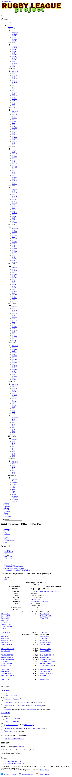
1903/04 (14, 53)
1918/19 (14, 102)
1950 (13, 230)
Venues (6, 514)
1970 (13, 308)
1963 (13, 279)
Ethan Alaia (7, 709)
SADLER (45, 663)
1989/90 (14, 379)
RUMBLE (45, 645)
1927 (13, 136)
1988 (13, 374)
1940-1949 (11, 185)
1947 (13, 214)
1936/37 (14, 174)
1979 (13, 338)
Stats (5, 579)
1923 (13, 123)
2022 (13, 467)
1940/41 (14, 192)
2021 (13, 465)
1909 (13, 65)
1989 (13, 378)
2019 (13, 456)
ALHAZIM (46, 673)
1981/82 (14, 352)
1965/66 (14, 288)
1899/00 (14, 41)
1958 (13, 257)
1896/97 (14, 36)
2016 (13, 451)
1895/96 (14, 34)
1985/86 (14, 366)
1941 (13, 194)
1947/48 (14, 216)
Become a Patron (43, 774)
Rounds (6, 537)
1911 (13, 77)
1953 (13, 240)
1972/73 (14, 317)
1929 (13, 143)
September (15, 496)
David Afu (22, 728)
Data (5, 542)
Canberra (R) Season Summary (13, 566)
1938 (13, 179)
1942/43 (14, 199)
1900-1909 (11, 42)
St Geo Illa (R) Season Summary (14, 568)
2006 (13, 429)
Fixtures (6, 503)
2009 (13, 434)
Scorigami (7, 506)
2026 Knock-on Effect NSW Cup (14, 739)
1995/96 (14, 405)
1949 (13, 221)
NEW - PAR (8, 550)
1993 (13, 397)
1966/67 (14, 291)
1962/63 (14, 277)
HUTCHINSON (47, 655)
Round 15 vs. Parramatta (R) (12, 699)
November (15, 499)
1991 (13, 390)
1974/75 (14, 323)
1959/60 (14, 262)
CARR (5, 618)
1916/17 (14, 95)
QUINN (45, 649)
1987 (13, 371)
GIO (32, 603)
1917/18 (14, 99)
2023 (13, 469)
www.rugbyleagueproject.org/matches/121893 (45, 591)
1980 (13, 347)
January (14, 482)
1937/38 (14, 177)
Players (6, 508)
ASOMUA (6, 645)
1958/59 (14, 258)
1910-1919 (11, 68)
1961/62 (14, 274)
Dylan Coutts (8, 731)
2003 (13, 424)
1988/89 (14, 376)
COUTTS (45, 675)
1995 (13, 403)
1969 (13, 299)
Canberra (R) (5, 690)
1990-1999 (11, 381)
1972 (13, 315)
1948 (13, 218)
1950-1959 (11, 225)
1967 (13, 293)
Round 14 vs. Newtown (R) (12, 721)
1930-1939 (11, 146)
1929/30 (14, 144)
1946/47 (14, 213)
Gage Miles (44, 601)
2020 (13, 463)
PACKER (6, 624)
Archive (6, 23)
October (14, 498)
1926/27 (14, 134)
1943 (13, 201)
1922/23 (14, 121)
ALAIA (5, 614)
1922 (13, 119)
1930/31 (14, 153)
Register (8, 1)
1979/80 (14, 340)
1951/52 (14, 235)
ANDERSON (7, 640)
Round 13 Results (9, 565)
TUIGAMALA (7, 675)
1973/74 (14, 320)
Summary (7, 529)
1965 (13, 286)
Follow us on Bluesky (9, 774)
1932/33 (14, 160)
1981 (13, 351)
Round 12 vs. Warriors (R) (12, 718)
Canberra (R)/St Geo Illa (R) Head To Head (17, 570)
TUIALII (5, 628)
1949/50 (14, 223)
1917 (13, 97)
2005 (13, 427)
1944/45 (14, 206)
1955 (13, 247)
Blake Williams (35, 601)
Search (3, 519)
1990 (13, 386)
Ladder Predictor (9, 540)
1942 (13, 198)
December (15, 501)
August (14, 494)
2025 (13, 472)
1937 (13, 175)
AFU (43, 640)
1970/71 (14, 310)
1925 (13, 129)
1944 (13, 204)
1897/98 (14, 37)
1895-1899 (11, 29)
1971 (13, 312)
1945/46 (14, 209)
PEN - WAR (8, 557)
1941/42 (14, 196)
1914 (13, 87)
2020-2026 (11, 458)
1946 (13, 211)
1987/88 (14, 373)
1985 (13, 364)
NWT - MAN (8, 552)
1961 (13, 272)
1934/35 (14, 167)
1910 (13, 73)
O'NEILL (45, 651)
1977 (13, 332)
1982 (13, 354)
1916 (13, 94)
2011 (13, 443)
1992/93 (14, 395)
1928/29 (14, 141)
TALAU (44, 679)
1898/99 (14, 39)
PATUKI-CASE (7, 659)
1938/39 (14, 180)
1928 (13, 139)
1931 (13, 155)
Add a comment (19, 746)
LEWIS (5, 679)
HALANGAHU (47, 665)
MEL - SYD (8, 553)
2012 (13, 445)
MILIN (5, 671)
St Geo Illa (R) (5, 713)
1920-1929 (11, 107)
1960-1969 (11, 264)
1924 (13, 126)
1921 (13, 116)
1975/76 (14, 327)
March (14, 486)
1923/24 (14, 124)
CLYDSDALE (7, 655)
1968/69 (14, 298)
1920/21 (14, 114)
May (13, 489)
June (13, 491)
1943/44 (14, 203)
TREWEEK (47, 661)
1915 (13, 90)
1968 (13, 296)
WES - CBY (8, 558)
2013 (13, 446)
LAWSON (45, 616)
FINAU (44, 614)
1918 (13, 100)
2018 (13, 455)
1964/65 (14, 284)
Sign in (3, 1)
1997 (13, 408)
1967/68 (14, 294)
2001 (13, 421)
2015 (13, 450)
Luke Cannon (21, 705)
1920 (13, 113)
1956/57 (14, 252)
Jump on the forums (27, 774)
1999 (13, 412)
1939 (13, 182)
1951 (13, 233)
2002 (13, 422)
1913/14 (14, 85)
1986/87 (14, 369)
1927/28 (14, 138)
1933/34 (14, 163)
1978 (13, 335)
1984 (13, 361)
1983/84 (14, 359)
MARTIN (6, 622)
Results (6, 504)
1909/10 (14, 66)
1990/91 (14, 388)
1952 (13, 237)
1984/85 (14, 362)
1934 (13, 165)
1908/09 (14, 63)
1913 (13, 84)
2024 (13, 470)
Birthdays (11, 475)
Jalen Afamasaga (31, 709)
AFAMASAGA (7, 649)
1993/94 (14, 398)
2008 (13, 432)
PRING (45, 618)
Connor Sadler (35, 728)
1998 (13, 410)
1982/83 (14, 356)
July (13, 493)
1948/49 (14, 219)
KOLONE (6, 673)
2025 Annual (8, 516)
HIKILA (45, 671)
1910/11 (14, 75)
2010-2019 (11, 436)
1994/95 (14, 402)
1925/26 (14, 131)
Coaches (7, 509)
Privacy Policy (44, 770)
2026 (13, 474)
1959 (13, 260)
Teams (6, 513)
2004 (13, 426)
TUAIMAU (7, 626)
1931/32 (14, 157)
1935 (13, 168)
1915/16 (14, 92)
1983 (13, 357)
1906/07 (14, 58)
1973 (13, 318)
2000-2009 (11, 414)
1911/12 (14, 78)
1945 (13, 208)
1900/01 (14, 48)
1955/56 (14, 248)
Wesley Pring (8, 728)
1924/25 (14, 128)
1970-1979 (11, 303)
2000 (13, 419)
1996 (13, 407)
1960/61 (14, 271)
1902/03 (14, 51)
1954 (13, 243)
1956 (13, 250)
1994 (13, 400)
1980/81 (14, 349)
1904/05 (14, 54)
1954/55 (14, 245)
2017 (13, 453)
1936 (13, 172)
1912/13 (14, 82)
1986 (13, 367)
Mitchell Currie (35, 599)
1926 (13, 133)
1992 (13, 393)
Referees (7, 511)
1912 (13, 80)
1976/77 (14, 330)
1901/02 (14, 49)
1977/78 (14, 333)
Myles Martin (8, 705)
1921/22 (14, 118)
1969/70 (14, 301)
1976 (13, 328)
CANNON (6, 616)
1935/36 (14, 170)
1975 (13, 325)
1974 (13, 322)
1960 (13, 269)
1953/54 (14, 242)
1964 (13, 282)
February (14, 484)
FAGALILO (46, 669)
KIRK (43, 632)
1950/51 (14, 232)
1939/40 (14, 184)
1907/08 (14, 60)
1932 (13, 158)
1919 (13, 104)
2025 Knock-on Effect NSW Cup (14, 763)
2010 (13, 441)
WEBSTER (45, 659)
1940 (13, 191)
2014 (13, 448)
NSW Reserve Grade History (13, 761)
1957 (13, 253)
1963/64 (14, 281)
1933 (13, 162)
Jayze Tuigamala (36, 705)
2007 (13, 431)
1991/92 (14, 391)
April (13, 487)
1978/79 (14, 337)
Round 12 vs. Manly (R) (11, 695)
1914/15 (14, 89)
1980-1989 (11, 342)
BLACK (5, 632)
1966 (13, 289)
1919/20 (14, 105)
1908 (13, 61)
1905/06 (14, 56)
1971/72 (14, 313)
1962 (13, 276)
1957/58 (14, 255)
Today (14, 481)
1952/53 (14, 238)
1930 (13, 152)
